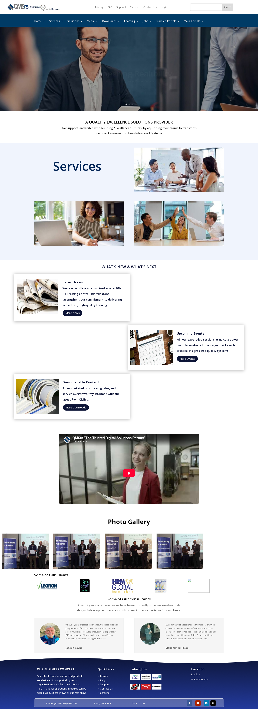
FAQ (110, 7)
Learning (129, 21)
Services (54, 21)
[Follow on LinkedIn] (206, 703)
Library (99, 7)
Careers (135, 7)
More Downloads (75, 407)
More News (72, 313)
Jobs (145, 21)
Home (38, 21)
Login (164, 7)
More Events (187, 358)
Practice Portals (166, 21)
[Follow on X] (213, 703)
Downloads (109, 21)
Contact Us (150, 7)
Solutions (73, 21)
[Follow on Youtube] (198, 703)
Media (91, 21)
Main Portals (192, 21)
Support (121, 7)
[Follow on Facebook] (189, 703)
